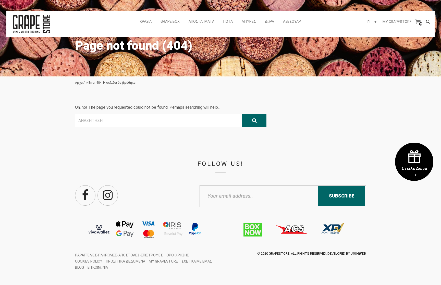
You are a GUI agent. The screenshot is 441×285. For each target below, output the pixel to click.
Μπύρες (249, 21)
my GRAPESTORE (397, 22)
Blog (79, 267)
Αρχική (80, 82)
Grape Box (170, 21)
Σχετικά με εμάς (196, 261)
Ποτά (228, 21)
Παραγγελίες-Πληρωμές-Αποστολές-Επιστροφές (119, 255)
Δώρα (269, 21)
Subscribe (341, 196)
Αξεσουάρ (292, 21)
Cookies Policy (88, 261)
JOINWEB (358, 253)
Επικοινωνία (98, 267)
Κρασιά (146, 21)
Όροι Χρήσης (177, 255)
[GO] (254, 120)
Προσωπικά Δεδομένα (125, 261)
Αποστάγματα (201, 21)
